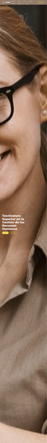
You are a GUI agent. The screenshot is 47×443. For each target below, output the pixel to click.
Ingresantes (30, 1)
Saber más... (13, 232)
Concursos (24, 1)
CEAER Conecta (20, 3)
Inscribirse (5, 232)
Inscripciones (41, 2)
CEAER (7, 2)
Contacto (27, 3)
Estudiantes (13, 3)
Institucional (13, 1)
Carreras (19, 1)
